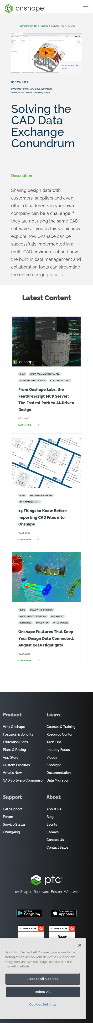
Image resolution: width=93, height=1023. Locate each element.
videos (44, 25)
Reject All (43, 992)
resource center (27, 25)
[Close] (79, 945)
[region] (43, 978)
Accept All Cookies (42, 979)
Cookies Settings (43, 1004)
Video (46, 92)
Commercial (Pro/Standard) (26, 92)
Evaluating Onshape (22, 89)
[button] (46, 52)
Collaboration (43, 89)
